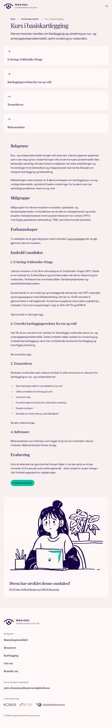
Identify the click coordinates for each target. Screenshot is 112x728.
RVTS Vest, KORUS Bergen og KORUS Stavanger (34, 589)
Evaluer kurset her (22, 482)
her (41, 314)
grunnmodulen (76, 238)
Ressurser (10, 647)
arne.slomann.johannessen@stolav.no (27, 688)
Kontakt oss (11, 671)
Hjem (13, 19)
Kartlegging (11, 655)
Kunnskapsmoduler (30, 19)
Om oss (8, 663)
